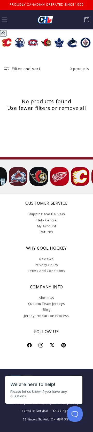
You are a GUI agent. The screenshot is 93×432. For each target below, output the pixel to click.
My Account (46, 226)
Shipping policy (65, 410)
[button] (86, 19)
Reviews (46, 259)
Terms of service (34, 410)
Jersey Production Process (46, 315)
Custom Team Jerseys (46, 303)
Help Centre (46, 220)
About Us (46, 297)
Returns (46, 232)
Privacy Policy (46, 264)
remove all (72, 108)
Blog (46, 309)
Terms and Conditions (46, 270)
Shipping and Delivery (46, 214)
